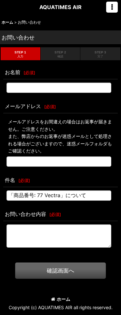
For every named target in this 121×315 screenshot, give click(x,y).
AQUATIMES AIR (60, 7)
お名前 (12, 72)
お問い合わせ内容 (25, 214)
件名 (10, 180)
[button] (112, 7)
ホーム (63, 299)
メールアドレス (23, 106)
